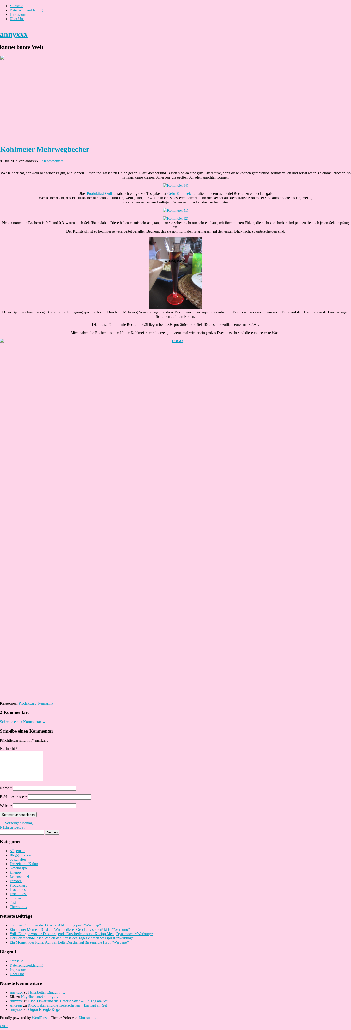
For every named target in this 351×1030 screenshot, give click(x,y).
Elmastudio (87, 1018)
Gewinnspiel (19, 868)
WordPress (40, 1018)
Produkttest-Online (101, 194)
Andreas (16, 1005)
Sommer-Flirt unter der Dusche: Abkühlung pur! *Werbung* (55, 925)
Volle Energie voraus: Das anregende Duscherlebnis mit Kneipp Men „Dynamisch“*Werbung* (81, 934)
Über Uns (17, 19)
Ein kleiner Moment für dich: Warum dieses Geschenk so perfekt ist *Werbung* (70, 929)
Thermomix (18, 907)
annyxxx (14, 34)
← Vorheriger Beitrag (16, 823)
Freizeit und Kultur (24, 864)
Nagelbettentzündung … (46, 992)
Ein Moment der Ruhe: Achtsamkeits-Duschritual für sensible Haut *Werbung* (69, 942)
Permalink (45, 703)
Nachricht (9, 748)
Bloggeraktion (20, 855)
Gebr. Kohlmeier (180, 194)
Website (6, 806)
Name (6, 788)
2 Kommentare (52, 161)
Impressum (18, 14)
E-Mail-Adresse (13, 797)
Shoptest (16, 898)
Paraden (16, 881)
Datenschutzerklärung (26, 10)
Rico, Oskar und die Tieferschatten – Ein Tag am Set (67, 1001)
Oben (4, 1026)
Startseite (16, 6)
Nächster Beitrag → (15, 827)
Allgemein (17, 851)
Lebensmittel (19, 877)
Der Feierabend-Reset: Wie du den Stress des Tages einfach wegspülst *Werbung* (72, 938)
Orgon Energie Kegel (44, 1010)
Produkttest (27, 703)
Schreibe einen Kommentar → (23, 722)
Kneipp (15, 872)
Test (13, 902)
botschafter (18, 859)
